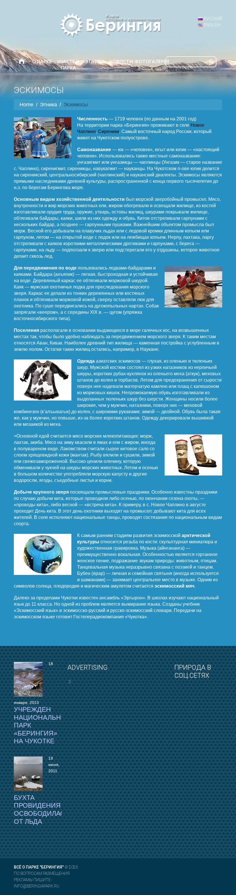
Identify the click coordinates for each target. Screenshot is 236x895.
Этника (94, 61)
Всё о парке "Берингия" (39, 867)
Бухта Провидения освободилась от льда (41, 809)
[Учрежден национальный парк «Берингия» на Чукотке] (28, 679)
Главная (21, 61)
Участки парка (68, 64)
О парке (42, 61)
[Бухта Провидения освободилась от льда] (28, 774)
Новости (121, 61)
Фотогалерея (148, 61)
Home (26, 104)
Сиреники (108, 131)
